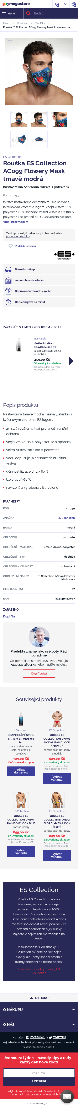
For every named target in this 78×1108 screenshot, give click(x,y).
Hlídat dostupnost (21, 771)
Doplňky (40, 23)
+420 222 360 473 (23, 664)
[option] (39, 354)
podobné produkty (18, 236)
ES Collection (12, 156)
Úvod (6, 23)
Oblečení (22, 23)
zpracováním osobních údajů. (47, 1094)
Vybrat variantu (57, 778)
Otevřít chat (39, 673)
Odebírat (39, 1081)
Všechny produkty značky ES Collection (39, 971)
